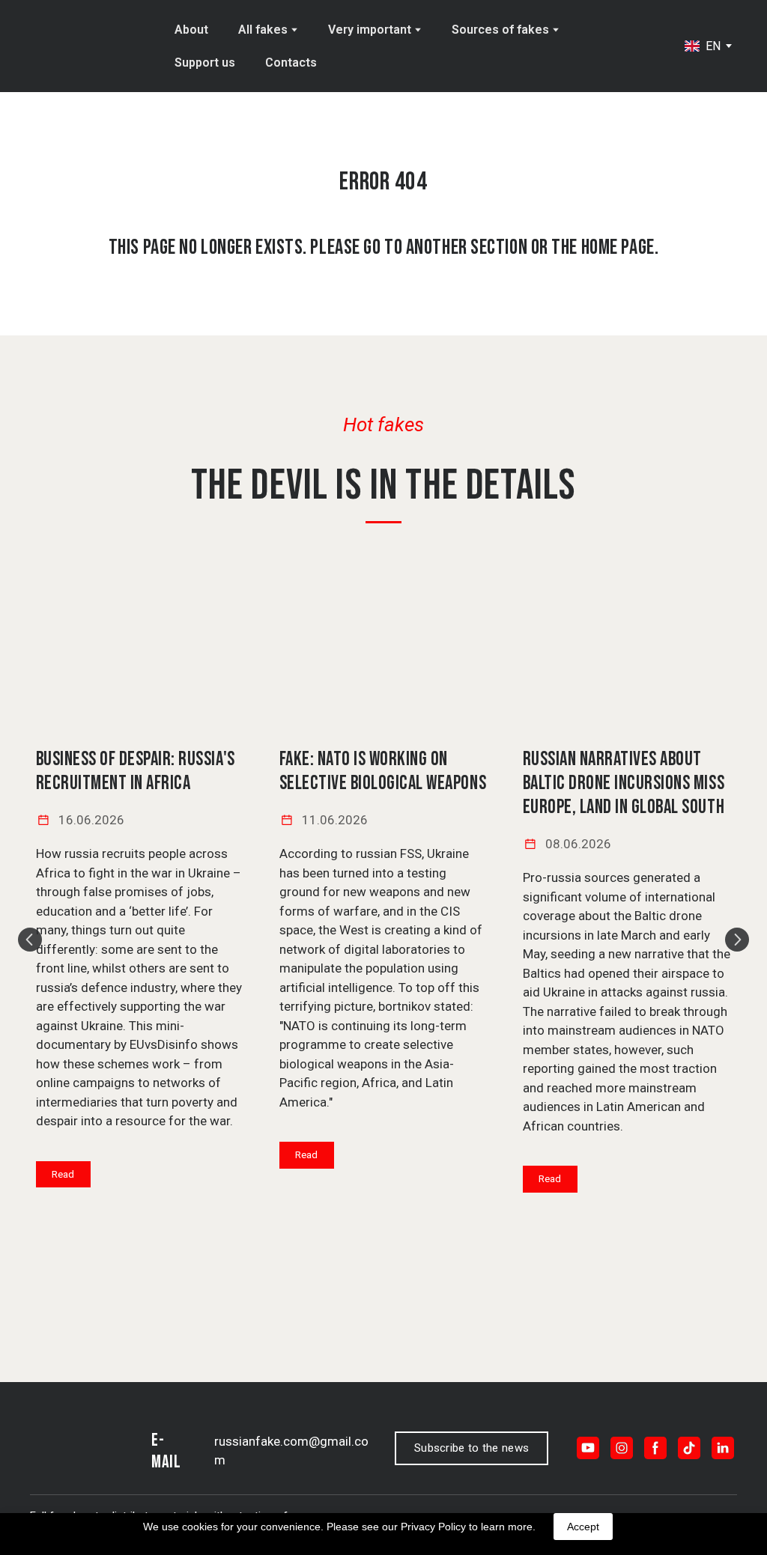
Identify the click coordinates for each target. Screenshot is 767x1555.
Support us (205, 62)
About (191, 29)
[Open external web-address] (141, 652)
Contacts (291, 62)
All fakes (263, 29)
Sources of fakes (500, 29)
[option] (703, 46)
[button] (63, 1174)
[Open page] (384, 652)
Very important (369, 29)
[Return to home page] (91, 46)
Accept (583, 1527)
